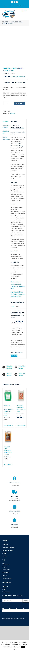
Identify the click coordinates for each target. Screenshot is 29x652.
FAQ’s (4, 589)
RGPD (4, 553)
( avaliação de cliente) (18, 76)
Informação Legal (7, 550)
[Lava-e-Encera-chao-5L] (14, 46)
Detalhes (10, 425)
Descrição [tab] (5, 121)
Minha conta (6, 564)
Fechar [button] (23, 646)
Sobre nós (5, 544)
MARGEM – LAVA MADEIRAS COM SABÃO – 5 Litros (8, 450)
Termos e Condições (8, 547)
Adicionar (19, 103)
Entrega (4, 575)
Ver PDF (14, 356)
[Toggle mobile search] (22, 10)
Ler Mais (14, 649)
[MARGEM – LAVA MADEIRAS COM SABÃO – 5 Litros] (8, 436)
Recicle (4, 556)
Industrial (12, 113)
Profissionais (6, 592)
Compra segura (6, 578)
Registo (4, 567)
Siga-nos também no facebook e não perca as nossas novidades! (18, 294)
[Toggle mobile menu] (26, 10)
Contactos (5, 586)
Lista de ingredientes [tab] (5, 138)
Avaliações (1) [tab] (5, 132)
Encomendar (6, 569)
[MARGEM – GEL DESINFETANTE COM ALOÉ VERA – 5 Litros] (8, 395)
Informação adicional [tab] (5, 126)
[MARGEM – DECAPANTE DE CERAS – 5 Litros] (21, 395)
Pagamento (5, 572)
